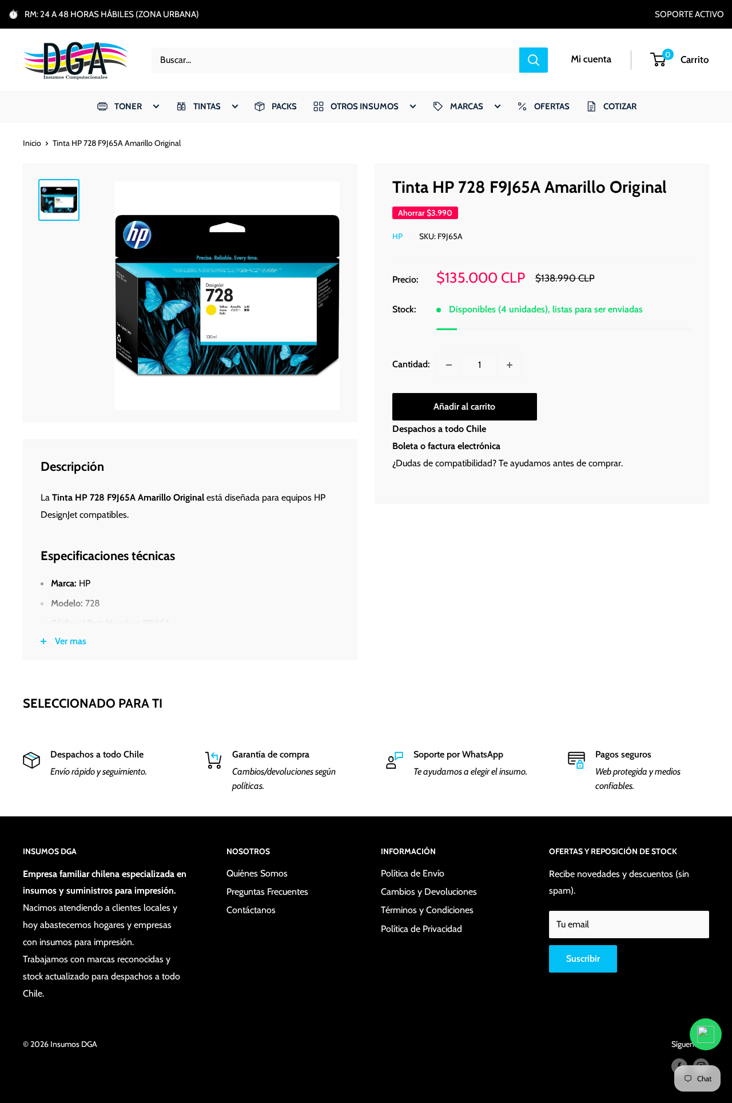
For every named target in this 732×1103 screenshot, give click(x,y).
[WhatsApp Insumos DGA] (706, 1034)
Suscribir (583, 958)
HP (397, 237)
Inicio (32, 143)
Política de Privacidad (421, 928)
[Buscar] (533, 60)
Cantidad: (410, 364)
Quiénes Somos (257, 873)
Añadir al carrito (464, 407)
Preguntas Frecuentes (267, 891)
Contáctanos (251, 909)
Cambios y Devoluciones (429, 891)
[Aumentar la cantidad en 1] (510, 365)
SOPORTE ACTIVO (689, 14)
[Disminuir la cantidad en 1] (449, 365)
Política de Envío (412, 873)
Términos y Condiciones (427, 909)
